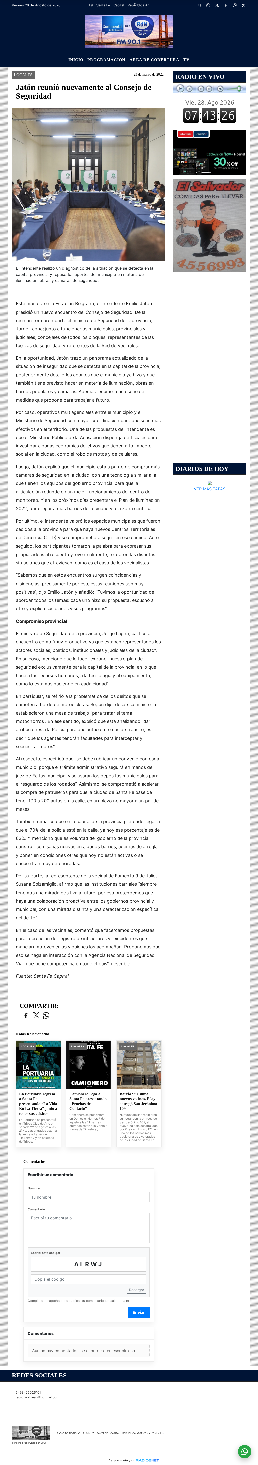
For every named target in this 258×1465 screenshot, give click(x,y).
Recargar (136, 1290)
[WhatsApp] (208, 5)
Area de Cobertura (154, 60)
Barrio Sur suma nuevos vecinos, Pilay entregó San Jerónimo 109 (138, 1101)
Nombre (34, 1188)
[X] (217, 5)
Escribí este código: (45, 1253)
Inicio (75, 60)
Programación (106, 60)
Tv (186, 60)
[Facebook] (226, 5)
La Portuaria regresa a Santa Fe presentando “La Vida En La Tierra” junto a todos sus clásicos (38, 1104)
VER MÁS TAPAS (209, 488)
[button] (199, 5)
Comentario (36, 1209)
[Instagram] (235, 5)
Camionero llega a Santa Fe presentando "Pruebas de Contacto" (88, 1101)
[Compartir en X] (36, 1016)
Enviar (139, 1312)
